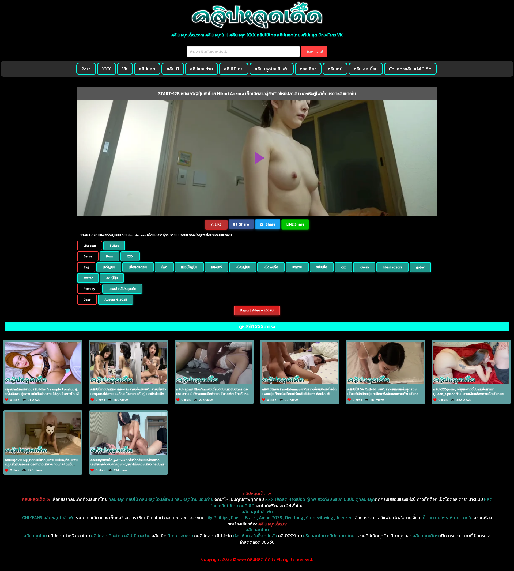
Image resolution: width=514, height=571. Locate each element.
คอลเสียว (308, 69)
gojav (420, 267)
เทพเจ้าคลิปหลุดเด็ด (122, 288)
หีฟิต (164, 267)
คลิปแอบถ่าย (201, 69)
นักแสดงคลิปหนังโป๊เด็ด (410, 69)
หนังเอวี (216, 267)
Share (243, 224)
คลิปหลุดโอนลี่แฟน (272, 69)
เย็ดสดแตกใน (138, 267)
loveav (364, 267)
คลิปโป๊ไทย (233, 69)
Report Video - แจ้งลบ (257, 310)
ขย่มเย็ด (321, 267)
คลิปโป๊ (173, 69)
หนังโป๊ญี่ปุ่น (189, 267)
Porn (86, 69)
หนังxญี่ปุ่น (243, 267)
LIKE (217, 224)
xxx (343, 267)
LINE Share (295, 224)
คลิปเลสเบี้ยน (366, 69)
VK (125, 69)
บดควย (297, 267)
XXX (106, 69)
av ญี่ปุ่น (112, 278)
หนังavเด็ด (271, 267)
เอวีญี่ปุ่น (109, 267)
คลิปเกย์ (335, 69)
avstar (88, 278)
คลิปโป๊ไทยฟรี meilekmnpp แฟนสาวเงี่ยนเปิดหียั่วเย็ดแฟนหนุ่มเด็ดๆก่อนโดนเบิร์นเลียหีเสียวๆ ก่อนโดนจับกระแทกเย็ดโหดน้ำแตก (299, 394)
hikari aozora (392, 267)
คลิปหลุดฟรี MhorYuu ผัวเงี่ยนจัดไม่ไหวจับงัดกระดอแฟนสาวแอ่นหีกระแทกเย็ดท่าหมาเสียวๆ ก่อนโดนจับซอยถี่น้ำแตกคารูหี (213, 394)
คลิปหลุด (147, 69)
